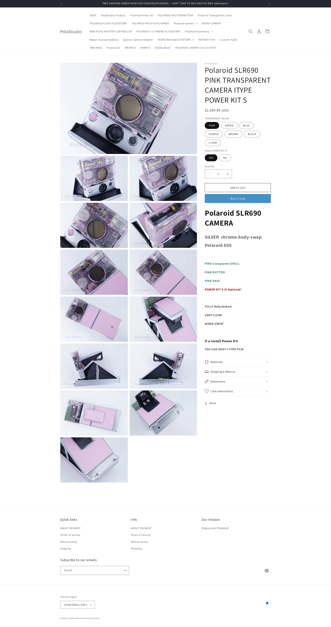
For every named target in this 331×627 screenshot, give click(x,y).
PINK (212, 125)
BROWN (233, 134)
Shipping (65, 548)
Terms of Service (70, 535)
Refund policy (68, 542)
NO (225, 158)
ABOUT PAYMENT (70, 528)
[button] (185, 23)
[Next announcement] (269, 3)
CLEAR (213, 142)
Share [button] (212, 403)
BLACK (252, 134)
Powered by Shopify (89, 618)
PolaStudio (73, 618)
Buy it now (238, 198)
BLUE (246, 125)
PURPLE (214, 134)
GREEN (229, 125)
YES (211, 158)
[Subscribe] (124, 570)
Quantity (209, 166)
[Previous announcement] (61, 3)
